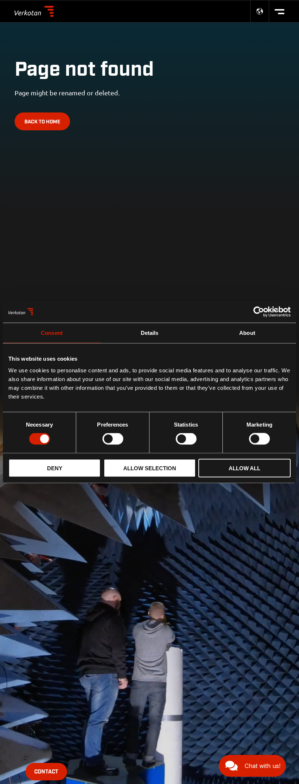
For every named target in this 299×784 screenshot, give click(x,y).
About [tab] (247, 333)
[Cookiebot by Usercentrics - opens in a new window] (259, 311)
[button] (252, 766)
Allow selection (149, 468)
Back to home (42, 122)
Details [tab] (150, 333)
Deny (54, 468)
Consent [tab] (52, 333)
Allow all (244, 468)
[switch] (112, 439)
